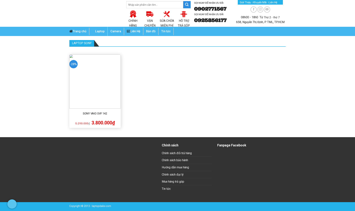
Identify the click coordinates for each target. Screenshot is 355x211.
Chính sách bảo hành (175, 160)
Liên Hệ (273, 2)
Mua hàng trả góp (173, 181)
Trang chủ (79, 31)
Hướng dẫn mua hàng (175, 167)
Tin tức (166, 189)
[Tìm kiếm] (187, 4)
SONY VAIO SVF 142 (95, 113)
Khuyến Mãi (260, 2)
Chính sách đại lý (173, 174)
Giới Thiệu (245, 2)
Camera (115, 31)
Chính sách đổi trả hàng (177, 153)
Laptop (100, 31)
